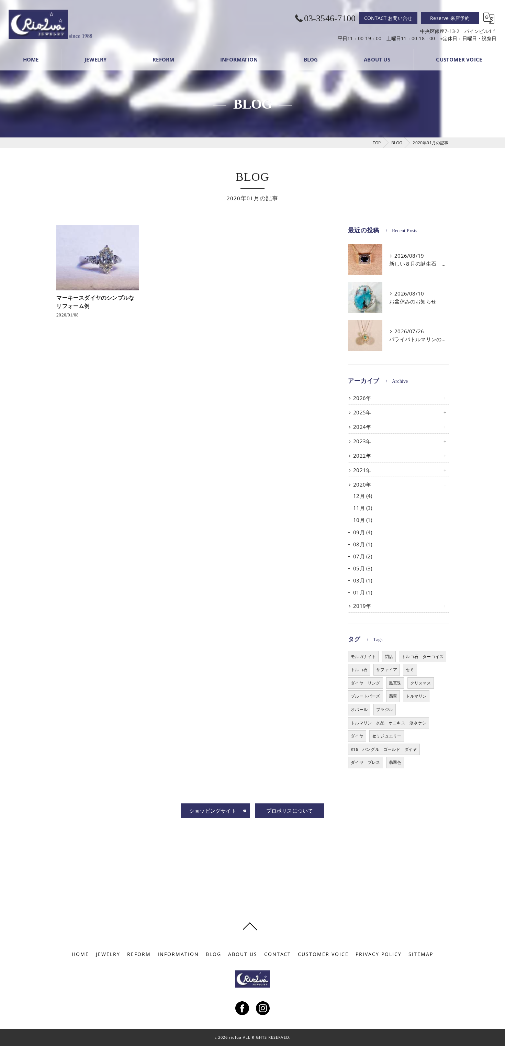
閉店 (389, 656)
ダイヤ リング (365, 683)
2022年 (362, 456)
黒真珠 (395, 683)
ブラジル (384, 709)
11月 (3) (362, 508)
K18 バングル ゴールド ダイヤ (384, 749)
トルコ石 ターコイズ (423, 656)
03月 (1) (362, 580)
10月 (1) (362, 520)
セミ (410, 669)
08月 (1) (362, 544)
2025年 (362, 412)
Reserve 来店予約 (450, 18)
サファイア (386, 669)
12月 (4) (362, 496)
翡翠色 (395, 762)
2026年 (362, 398)
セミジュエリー (386, 736)
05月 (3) (362, 568)
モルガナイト (363, 656)
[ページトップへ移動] (250, 926)
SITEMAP (420, 954)
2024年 (362, 427)
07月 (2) (362, 556)
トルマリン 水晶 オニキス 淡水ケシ (388, 723)
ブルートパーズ (365, 696)
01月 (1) (362, 592)
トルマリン (416, 696)
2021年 (362, 470)
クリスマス (420, 683)
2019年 (362, 606)
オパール (359, 709)
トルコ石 (359, 669)
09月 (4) (362, 532)
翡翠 (393, 696)
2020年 (362, 484)
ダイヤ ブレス (365, 762)
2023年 (362, 441)
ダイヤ (357, 736)
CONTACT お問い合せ (388, 18)
